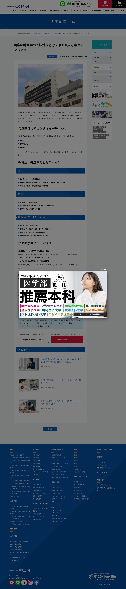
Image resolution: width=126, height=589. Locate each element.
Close (103, 269)
